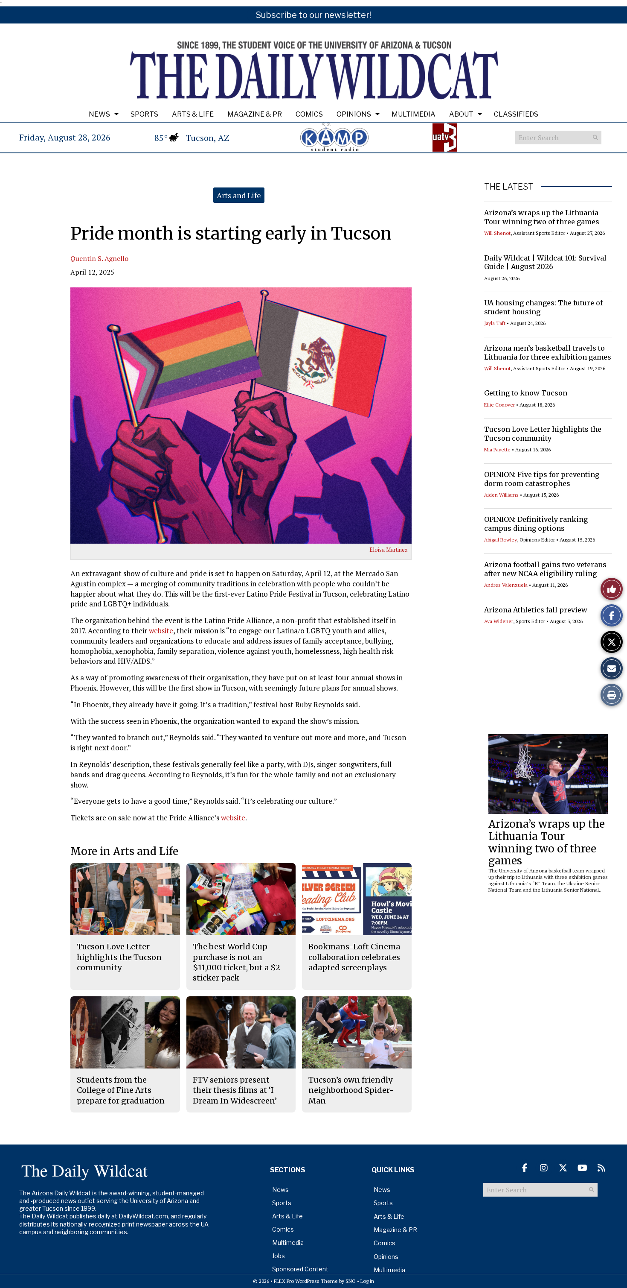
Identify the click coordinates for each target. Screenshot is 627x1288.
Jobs (278, 1255)
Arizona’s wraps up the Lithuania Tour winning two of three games (541, 217)
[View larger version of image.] (241, 415)
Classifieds (516, 114)
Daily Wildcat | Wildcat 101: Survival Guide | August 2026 (545, 262)
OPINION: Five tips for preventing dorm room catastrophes (541, 479)
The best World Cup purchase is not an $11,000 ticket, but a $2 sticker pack (236, 962)
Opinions (354, 114)
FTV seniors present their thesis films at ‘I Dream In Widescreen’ (235, 1090)
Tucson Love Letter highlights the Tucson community (542, 433)
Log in (367, 1281)
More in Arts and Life (124, 851)
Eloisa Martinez (388, 549)
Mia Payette (497, 449)
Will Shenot (497, 233)
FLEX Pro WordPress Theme (306, 1281)
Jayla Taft (494, 323)
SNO (350, 1281)
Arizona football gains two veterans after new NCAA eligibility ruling (545, 569)
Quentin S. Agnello (99, 258)
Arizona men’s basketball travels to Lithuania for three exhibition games (547, 352)
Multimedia (413, 114)
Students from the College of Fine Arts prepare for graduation (121, 1090)
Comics (309, 114)
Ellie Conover (499, 404)
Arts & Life (193, 114)
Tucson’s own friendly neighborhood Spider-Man (351, 1090)
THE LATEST (509, 186)
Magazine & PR (254, 114)
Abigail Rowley (500, 539)
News (99, 114)
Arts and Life (239, 195)
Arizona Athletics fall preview (535, 610)
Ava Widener (498, 621)
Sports (144, 114)
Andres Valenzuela (506, 585)
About (461, 114)
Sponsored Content (300, 1269)
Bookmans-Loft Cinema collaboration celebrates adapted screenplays (354, 957)
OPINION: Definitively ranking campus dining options (536, 524)
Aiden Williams (501, 495)
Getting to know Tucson (525, 393)
